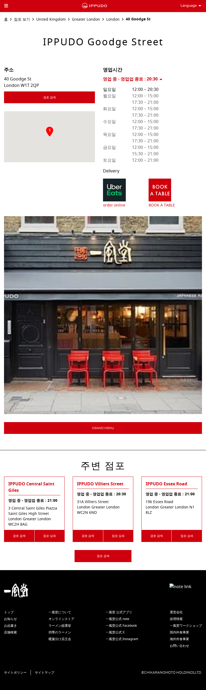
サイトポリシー (15, 672)
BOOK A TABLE (162, 205)
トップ (9, 612)
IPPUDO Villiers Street (100, 484)
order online (114, 205)
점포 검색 (103, 556)
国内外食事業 (179, 632)
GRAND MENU (103, 428)
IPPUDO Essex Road (166, 484)
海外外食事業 (179, 639)
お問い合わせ (179, 645)
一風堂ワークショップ (186, 625)
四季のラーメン (60, 632)
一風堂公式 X (115, 632)
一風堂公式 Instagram (122, 639)
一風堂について (60, 612)
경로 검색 (49, 97)
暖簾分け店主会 (60, 639)
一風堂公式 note (117, 619)
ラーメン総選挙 (60, 625)
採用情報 (176, 619)
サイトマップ (44, 672)
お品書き (10, 625)
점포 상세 (49, 535)
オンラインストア (61, 619)
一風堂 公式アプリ (119, 612)
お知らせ (10, 619)
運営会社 (176, 612)
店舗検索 (10, 632)
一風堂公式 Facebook (121, 625)
